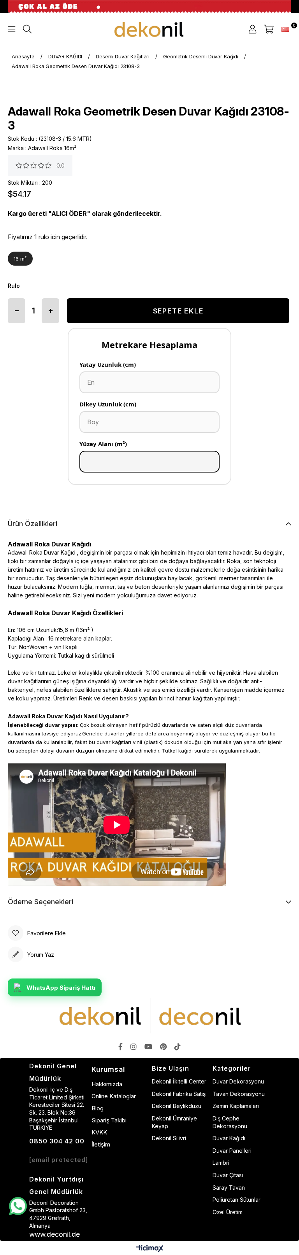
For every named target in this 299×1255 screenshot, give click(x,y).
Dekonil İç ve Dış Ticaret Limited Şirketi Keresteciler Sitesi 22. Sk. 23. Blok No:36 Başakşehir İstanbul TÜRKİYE (56, 1108)
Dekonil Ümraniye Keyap (174, 1122)
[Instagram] (133, 1046)
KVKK (99, 1132)
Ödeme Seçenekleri (40, 902)
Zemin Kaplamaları (236, 1106)
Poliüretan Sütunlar (236, 1199)
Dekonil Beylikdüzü (176, 1106)
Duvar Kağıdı (229, 1138)
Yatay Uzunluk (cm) (107, 364)
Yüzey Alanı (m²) (103, 444)
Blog (97, 1108)
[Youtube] (148, 1046)
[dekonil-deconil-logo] (149, 1015)
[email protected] (58, 1160)
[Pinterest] (163, 1046)
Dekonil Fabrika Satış (179, 1093)
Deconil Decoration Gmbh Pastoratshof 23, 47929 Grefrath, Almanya (58, 1214)
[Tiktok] (177, 1046)
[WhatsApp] (17, 1206)
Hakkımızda (106, 1084)
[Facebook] (120, 1046)
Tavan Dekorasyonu (239, 1093)
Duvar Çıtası (228, 1175)
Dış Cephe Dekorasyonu (230, 1122)
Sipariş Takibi (109, 1120)
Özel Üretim (228, 1212)
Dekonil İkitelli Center (179, 1081)
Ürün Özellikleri (32, 524)
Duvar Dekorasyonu (238, 1081)
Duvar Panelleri (232, 1150)
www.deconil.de (54, 1234)
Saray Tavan (229, 1187)
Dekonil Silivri (169, 1138)
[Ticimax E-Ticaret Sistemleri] (150, 1249)
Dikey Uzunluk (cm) (107, 404)
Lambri (221, 1162)
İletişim (100, 1144)
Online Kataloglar (113, 1096)
